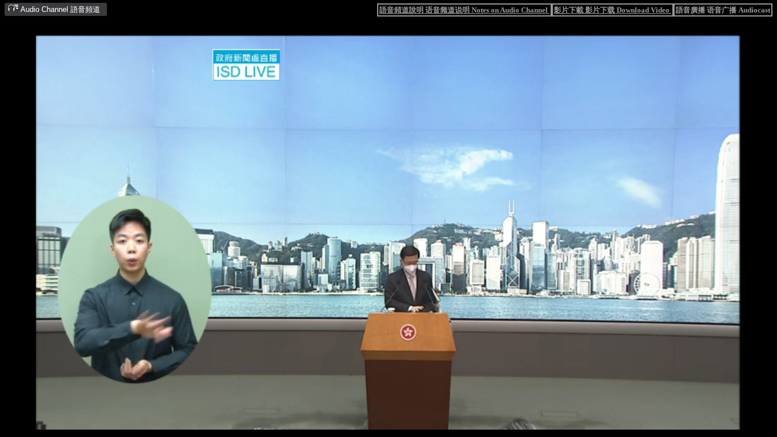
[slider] (352, 422)
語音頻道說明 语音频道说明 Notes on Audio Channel (464, 10)
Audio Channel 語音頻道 (59, 9)
